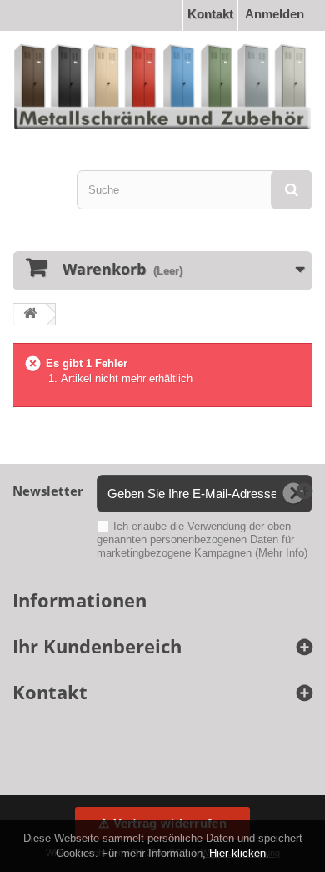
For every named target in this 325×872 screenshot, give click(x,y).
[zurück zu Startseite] (30, 314)
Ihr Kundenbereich (97, 645)
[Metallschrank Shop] (162, 86)
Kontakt (210, 14)
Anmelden (274, 14)
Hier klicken (237, 853)
